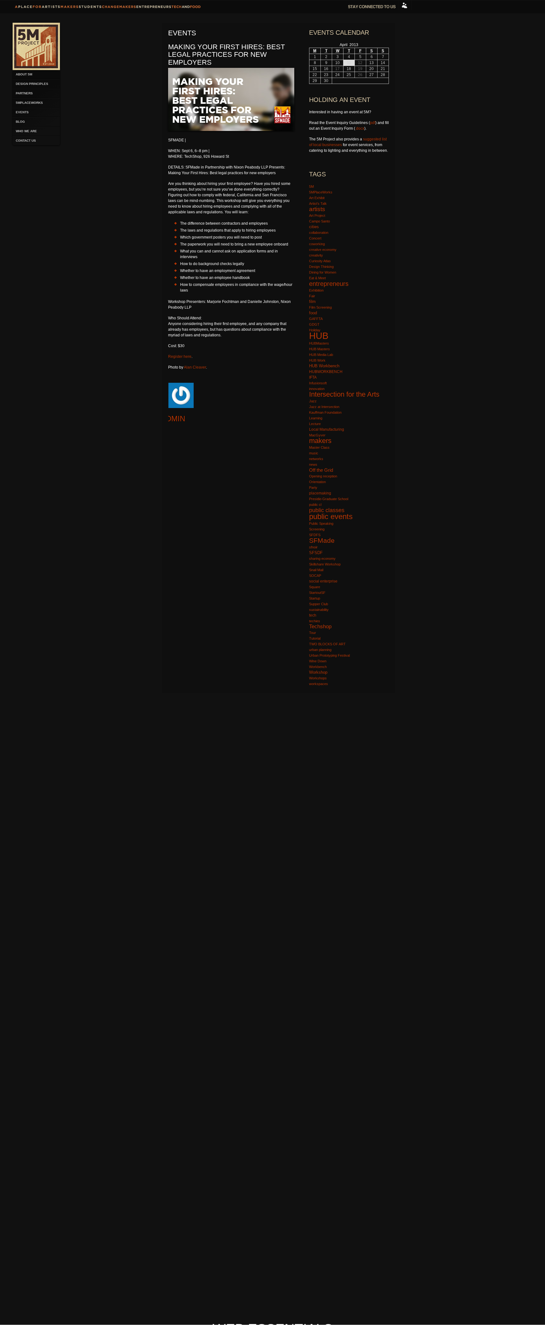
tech (312, 615)
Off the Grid (321, 470)
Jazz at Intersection (324, 407)
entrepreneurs (329, 283)
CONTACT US (26, 140)
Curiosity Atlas (320, 261)
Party (313, 487)
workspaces (318, 684)
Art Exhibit (317, 198)
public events (331, 516)
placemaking (320, 493)
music (313, 453)
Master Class (319, 447)
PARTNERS (24, 93)
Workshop (318, 672)
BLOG (20, 121)
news (313, 464)
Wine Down (317, 661)
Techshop (320, 627)
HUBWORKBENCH (326, 372)
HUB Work (317, 360)
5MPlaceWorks (29, 102)
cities (314, 226)
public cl (315, 504)
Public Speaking (321, 523)
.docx (359, 128)
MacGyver (317, 435)
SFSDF (316, 553)
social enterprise (323, 581)
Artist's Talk (318, 203)
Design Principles (32, 84)
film (312, 301)
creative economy (323, 249)
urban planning (320, 650)
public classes (326, 510)
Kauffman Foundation (325, 412)
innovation (317, 389)
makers (320, 441)
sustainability (319, 610)
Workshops (318, 678)
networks (316, 459)
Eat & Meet (317, 278)
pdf (372, 123)
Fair (312, 296)
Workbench (318, 667)
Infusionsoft (318, 383)
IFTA (313, 377)
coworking (317, 244)
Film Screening (320, 307)
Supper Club (318, 604)
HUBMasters (319, 343)
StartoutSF (317, 592)
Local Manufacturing (326, 429)
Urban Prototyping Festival (329, 655)
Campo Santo (319, 221)
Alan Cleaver (195, 367)
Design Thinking (321, 267)
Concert (315, 238)
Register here (179, 356)
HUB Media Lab (321, 355)
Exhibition (316, 290)
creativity (316, 255)
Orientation (317, 482)
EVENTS (22, 112)
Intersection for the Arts (344, 394)
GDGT (314, 324)
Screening (317, 529)
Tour (312, 633)
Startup (314, 598)
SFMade (322, 540)
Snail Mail (316, 570)
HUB (318, 335)
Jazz (313, 401)
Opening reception (323, 476)
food (313, 313)
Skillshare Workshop (325, 564)
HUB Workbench (324, 366)
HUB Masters (319, 349)
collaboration (318, 232)
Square (314, 587)
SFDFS (314, 535)
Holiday (314, 330)
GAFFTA (316, 319)
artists (317, 209)
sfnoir (313, 547)
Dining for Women (322, 272)
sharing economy (322, 558)
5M (311, 186)
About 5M (24, 74)
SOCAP (315, 575)
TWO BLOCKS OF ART (327, 644)
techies (314, 621)
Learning (315, 418)
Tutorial (314, 638)
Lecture (315, 424)
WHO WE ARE (26, 131)
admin (173, 418)
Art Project (317, 215)
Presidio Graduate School (328, 499)
